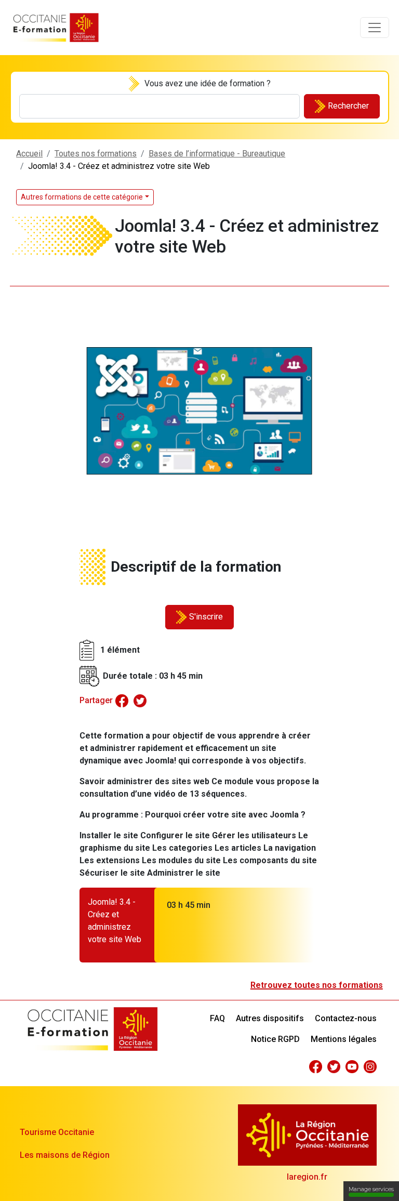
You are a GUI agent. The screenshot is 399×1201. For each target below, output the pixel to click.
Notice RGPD (275, 1039)
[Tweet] (140, 700)
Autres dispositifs (270, 1018)
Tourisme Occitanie (57, 1132)
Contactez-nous (346, 1018)
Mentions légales (344, 1039)
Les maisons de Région (65, 1155)
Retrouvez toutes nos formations (316, 985)
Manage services (371, 1189)
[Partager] (121, 700)
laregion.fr (307, 1177)
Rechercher (348, 106)
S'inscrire (206, 617)
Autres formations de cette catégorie (82, 197)
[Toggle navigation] (374, 27)
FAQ (217, 1018)
